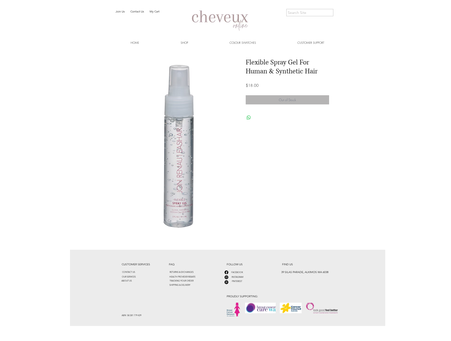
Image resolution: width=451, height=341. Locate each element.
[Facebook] (226, 272)
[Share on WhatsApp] (249, 117)
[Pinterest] (226, 282)
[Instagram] (226, 277)
